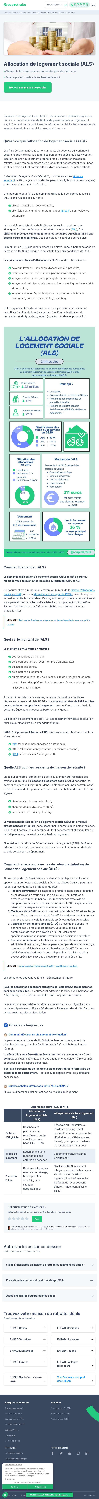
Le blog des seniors (14, 1453)
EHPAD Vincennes (68, 1339)
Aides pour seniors (19, 12)
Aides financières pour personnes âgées (31, 1295)
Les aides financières (36, 12)
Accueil (7, 12)
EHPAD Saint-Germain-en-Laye (26, 1379)
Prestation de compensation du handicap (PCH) (35, 1280)
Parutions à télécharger (16, 1458)
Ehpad (65, 210)
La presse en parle (13, 1413)
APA (15, 744)
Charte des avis (61, 1495)
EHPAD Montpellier (21, 1350)
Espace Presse (12, 1430)
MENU (93, 5)
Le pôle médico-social (15, 1424)
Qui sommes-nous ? (14, 1408)
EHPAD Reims (18, 1328)
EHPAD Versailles (20, 1339)
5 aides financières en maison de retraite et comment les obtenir (45, 1264)
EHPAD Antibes (66, 1350)
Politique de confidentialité (31, 1495)
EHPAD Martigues (68, 1328)
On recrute (10, 1435)
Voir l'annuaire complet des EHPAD (71, 1379)
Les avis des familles (14, 1419)
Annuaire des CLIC (59, 1419)
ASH (15, 754)
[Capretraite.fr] (15, 6)
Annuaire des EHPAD (61, 1408)
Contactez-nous (12, 1441)
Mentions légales (10, 1495)
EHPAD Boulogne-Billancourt (68, 1364)
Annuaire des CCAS (60, 1413)
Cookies (48, 1495)
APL (74, 229)
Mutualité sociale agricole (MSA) (53, 594)
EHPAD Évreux (19, 1362)
